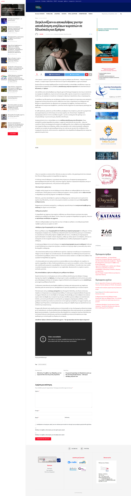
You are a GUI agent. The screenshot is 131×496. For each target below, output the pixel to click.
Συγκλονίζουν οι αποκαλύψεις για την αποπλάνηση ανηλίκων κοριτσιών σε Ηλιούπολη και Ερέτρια (12, 10)
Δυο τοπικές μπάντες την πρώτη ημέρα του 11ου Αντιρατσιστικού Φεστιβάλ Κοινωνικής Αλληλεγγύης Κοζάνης (15, 107)
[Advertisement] (63, 141)
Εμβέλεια (66, 1)
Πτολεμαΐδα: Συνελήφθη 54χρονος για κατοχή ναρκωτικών (16, 115)
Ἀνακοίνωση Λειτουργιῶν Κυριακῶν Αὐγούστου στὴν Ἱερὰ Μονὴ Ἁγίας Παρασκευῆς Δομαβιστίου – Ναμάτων (15, 29)
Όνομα (37, 410)
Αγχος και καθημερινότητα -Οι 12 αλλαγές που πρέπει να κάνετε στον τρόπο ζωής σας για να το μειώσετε (108, 300)
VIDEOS (90, 14)
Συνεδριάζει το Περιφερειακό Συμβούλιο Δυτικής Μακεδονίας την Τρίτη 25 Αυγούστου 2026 (15, 68)
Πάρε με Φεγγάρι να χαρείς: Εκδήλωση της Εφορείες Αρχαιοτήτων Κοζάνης (14, 60)
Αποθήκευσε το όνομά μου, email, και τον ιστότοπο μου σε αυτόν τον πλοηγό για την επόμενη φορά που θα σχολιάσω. (64, 424)
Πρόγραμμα (60, 1)
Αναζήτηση (98, 245)
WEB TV (55, 1)
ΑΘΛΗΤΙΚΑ (57, 14)
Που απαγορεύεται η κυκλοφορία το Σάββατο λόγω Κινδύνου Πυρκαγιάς (16, 38)
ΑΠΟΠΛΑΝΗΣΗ (42, 364)
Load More (13, 133)
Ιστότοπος (67, 417)
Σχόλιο (37, 391)
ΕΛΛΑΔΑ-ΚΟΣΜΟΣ (40, 14)
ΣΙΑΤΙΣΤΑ (64, 14)
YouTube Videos (50, 1)
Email (37, 417)
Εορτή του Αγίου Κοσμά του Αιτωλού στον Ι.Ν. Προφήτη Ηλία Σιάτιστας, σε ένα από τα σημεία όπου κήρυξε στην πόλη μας (16, 125)
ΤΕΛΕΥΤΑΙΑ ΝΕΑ (67, 34)
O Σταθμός (43, 1)
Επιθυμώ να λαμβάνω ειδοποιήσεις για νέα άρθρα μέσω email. (50, 435)
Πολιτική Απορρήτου (50, 472)
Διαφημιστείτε (72, 1)
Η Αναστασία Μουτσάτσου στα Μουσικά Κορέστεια (15, 97)
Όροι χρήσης (49, 470)
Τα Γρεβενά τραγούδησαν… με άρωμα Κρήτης (15, 19)
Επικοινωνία (78, 1)
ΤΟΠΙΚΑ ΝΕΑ (49, 14)
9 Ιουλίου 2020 (49, 34)
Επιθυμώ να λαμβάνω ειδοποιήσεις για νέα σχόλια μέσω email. (50, 430)
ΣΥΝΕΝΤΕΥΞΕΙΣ (83, 14)
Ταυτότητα (49, 468)
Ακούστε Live (37, 1)
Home (36, 18)
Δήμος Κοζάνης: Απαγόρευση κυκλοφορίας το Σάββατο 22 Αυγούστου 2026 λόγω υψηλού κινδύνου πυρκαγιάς (15, 89)
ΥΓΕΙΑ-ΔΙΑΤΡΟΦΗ (72, 14)
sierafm (41, 34)
